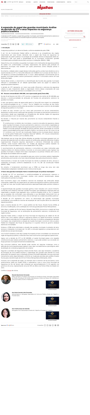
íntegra (9, 270)
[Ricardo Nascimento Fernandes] (6, 284)
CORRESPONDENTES (60, 2)
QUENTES (36, 2)
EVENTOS (69, 2)
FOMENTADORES (50, 2)
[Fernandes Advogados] (52, 285)
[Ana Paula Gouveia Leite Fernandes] (6, 301)
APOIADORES (42, 2)
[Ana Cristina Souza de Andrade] (6, 317)
